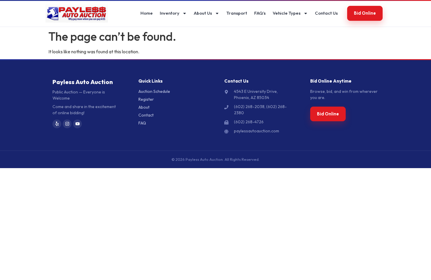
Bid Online (365, 13)
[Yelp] (56, 123)
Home (146, 13)
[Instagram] (67, 123)
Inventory (169, 13)
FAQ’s (260, 13)
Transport (236, 13)
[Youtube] (77, 123)
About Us (203, 13)
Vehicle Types (287, 13)
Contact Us (326, 13)
